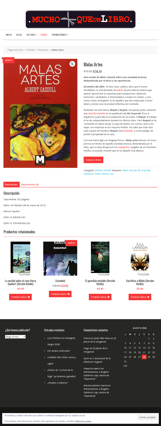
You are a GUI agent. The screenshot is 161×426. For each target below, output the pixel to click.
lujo (112, 173)
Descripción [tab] (11, 184)
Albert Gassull (129, 170)
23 (153, 352)
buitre (98, 173)
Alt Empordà (144, 170)
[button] (72, 64)
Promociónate (59, 34)
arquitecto (89, 173)
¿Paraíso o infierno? (57, 382)
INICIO (9, 34)
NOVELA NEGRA (103, 170)
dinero (105, 173)
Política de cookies (83, 421)
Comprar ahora (93, 159)
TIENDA (43, 34)
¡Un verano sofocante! (58, 350)
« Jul (125, 365)
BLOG (19, 34)
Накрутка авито (92, 368)
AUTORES (31, 34)
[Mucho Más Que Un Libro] (80, 27)
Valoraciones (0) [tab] (29, 184)
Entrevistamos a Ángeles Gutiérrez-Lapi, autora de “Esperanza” (96, 375)
